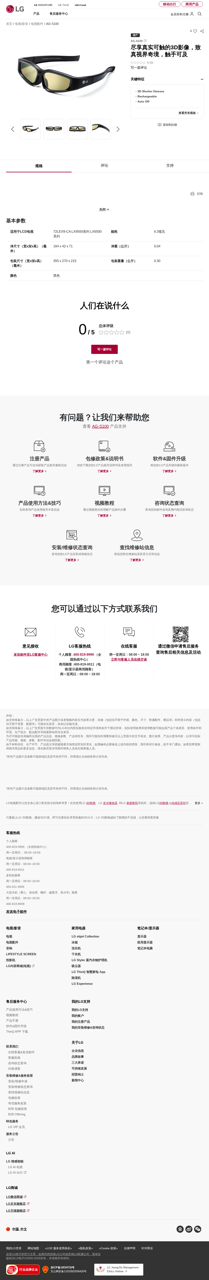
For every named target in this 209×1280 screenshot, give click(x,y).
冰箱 (75, 942)
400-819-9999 (83, 654)
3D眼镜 (163, 803)
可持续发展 (79, 1068)
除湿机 (76, 977)
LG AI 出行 (15, 1172)
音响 (9, 948)
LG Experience (82, 983)
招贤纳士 (78, 1074)
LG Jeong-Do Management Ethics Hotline (123, 1269)
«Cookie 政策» (108, 1248)
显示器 (142, 936)
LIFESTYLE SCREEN (21, 954)
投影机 (10, 960)
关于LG (77, 1042)
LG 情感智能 (14, 1161)
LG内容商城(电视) (18, 966)
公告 (11, 1139)
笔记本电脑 (145, 948)
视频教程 (12, 1015)
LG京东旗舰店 (16, 1203)
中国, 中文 (19, 1229)
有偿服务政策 (17, 1103)
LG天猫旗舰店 (16, 1210)
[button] (65, 76)
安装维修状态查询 (20, 1086)
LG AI (10, 1153)
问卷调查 (14, 1068)
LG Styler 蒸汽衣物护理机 (89, 960)
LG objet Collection (85, 936)
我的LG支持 (81, 1002)
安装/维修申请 (17, 1081)
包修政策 (14, 1097)
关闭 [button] (102, 209)
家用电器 (79, 928)
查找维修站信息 (19, 1092)
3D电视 (91, 803)
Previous (12, 129)
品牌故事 (78, 1056)
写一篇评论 (139, 67)
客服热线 (14, 1057)
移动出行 (169, 4)
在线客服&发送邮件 (21, 1052)
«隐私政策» (85, 1248)
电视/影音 (13, 928)
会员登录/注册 (180, 14)
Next (118, 129)
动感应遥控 (178, 803)
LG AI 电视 (15, 1167)
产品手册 (12, 1020)
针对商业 (147, 1248)
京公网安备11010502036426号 (69, 1269)
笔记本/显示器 (148, 928)
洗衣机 (76, 948)
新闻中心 (78, 1080)
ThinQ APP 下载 (17, 1031)
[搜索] (199, 13)
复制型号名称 (145, 40)
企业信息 (78, 1050)
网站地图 (33, 1248)
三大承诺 (78, 1062)
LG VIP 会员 (16, 1127)
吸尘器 (76, 966)
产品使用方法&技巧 (19, 1009)
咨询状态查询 (17, 1063)
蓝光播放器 (110, 803)
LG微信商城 (14, 1196)
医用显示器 (145, 942)
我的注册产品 (81, 1021)
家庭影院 (132, 803)
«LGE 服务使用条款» (58, 1248)
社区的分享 (202, 31)
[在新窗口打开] (180, 1229)
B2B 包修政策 (17, 1108)
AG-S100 (100, 426)
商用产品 (192, 4)
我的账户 (78, 1015)
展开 (202, 79)
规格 (39, 166)
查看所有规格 (187, 113)
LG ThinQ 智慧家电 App (88, 972)
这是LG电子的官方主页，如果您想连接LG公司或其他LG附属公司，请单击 (53, 1254)
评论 (104, 165)
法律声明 (129, 1248)
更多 (197, 803)
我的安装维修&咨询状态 (88, 1027)
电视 (9, 936)
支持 (170, 165)
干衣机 (76, 954)
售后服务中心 (16, 1002)
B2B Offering (16, 1114)
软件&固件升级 (16, 1026)
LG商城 (12, 1188)
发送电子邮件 (16, 912)
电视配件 (12, 942)
